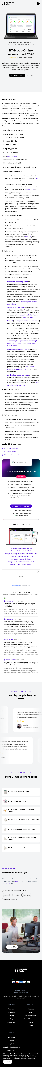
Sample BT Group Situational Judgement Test (21, 554)
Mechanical (11, 1050)
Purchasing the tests (11, 895)
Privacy (27, 988)
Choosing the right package (14, 890)
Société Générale (30, 1019)
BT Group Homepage (11, 448)
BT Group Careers (10, 452)
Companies (11, 1012)
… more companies (31, 1029)
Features (11, 1009)
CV (33, 189)
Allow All (8, 1062)
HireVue (28, 237)
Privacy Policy (7, 1058)
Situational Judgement (11, 1047)
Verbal (11, 1040)
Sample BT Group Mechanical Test (21, 556)
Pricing (11, 1016)
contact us (6, 883)
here (24, 317)
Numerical (11, 1037)
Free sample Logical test (18, 341)
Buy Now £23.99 (16, 75)
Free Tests (11, 1022)
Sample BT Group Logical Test (21, 559)
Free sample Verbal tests (26, 315)
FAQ (16, 881)
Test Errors (27, 895)
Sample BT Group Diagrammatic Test (21, 562)
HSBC (31, 1022)
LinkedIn (27, 189)
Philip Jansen (12, 156)
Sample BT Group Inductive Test (21, 565)
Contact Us (11, 947)
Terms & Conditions (18, 988)
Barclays (31, 1009)
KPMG (31, 1025)
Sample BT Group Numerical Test (21, 548)
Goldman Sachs (31, 1016)
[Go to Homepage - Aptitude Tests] (8, 3)
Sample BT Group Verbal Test (21, 551)
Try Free (30, 75)
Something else (9, 900)
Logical (11, 1044)
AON (30, 1012)
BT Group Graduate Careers (13, 455)
